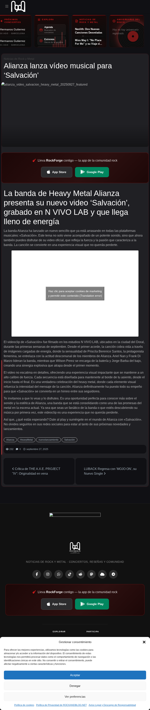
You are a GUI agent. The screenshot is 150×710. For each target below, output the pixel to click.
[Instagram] (47, 574)
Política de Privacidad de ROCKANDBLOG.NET (61, 705)
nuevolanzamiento (48, 439)
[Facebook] (36, 574)
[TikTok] (69, 574)
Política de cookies (24, 705)
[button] (144, 642)
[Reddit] (80, 574)
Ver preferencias (75, 696)
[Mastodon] (91, 574)
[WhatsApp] (58, 574)
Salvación (69, 439)
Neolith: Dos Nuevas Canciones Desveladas (88, 31)
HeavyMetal (26, 439)
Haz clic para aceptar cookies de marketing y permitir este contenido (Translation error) (75, 293)
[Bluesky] (102, 574)
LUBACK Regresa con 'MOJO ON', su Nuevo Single (110, 471)
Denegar (75, 685)
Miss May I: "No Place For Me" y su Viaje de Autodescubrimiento (88, 42)
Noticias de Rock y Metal (19, 58)
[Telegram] (113, 574)
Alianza (10, 439)
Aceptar (75, 675)
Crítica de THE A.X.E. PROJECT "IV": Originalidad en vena (36, 471)
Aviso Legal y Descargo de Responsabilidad (112, 705)
